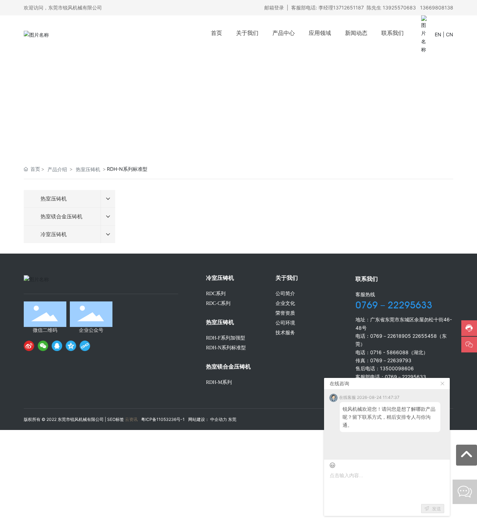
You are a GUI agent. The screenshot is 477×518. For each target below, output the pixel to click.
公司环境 (285, 323)
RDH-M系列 (219, 382)
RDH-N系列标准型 (226, 347)
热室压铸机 (88, 169)
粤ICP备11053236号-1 (163, 419)
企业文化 (285, 303)
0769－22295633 (393, 305)
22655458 (424, 336)
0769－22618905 (390, 336)
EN (438, 34)
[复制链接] (85, 346)
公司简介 (285, 293)
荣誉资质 (285, 313)
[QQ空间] (71, 346)
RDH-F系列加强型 (225, 338)
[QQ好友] (57, 346)
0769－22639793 (390, 360)
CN (449, 34)
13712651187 (348, 7)
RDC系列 (216, 293)
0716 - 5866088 (389, 352)
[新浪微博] (29, 346)
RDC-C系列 (218, 303)
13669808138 (436, 7)
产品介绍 (57, 169)
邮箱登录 (274, 7)
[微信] (43, 346)
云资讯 (131, 419)
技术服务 (285, 332)
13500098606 (397, 368)
